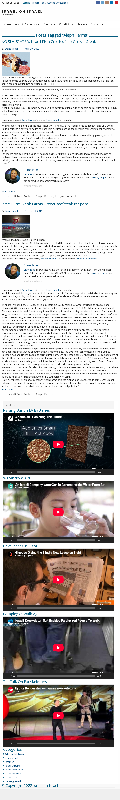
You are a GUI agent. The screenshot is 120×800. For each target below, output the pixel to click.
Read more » (8, 191)
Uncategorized (13, 781)
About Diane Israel (27, 24)
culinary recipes (99, 177)
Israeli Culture (12, 765)
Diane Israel (11, 48)
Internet (9, 761)
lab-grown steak (66, 196)
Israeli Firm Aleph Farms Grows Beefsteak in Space (45, 203)
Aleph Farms (44, 196)
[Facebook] (98, 2)
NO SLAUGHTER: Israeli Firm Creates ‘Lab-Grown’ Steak (49, 41)
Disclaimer (98, 24)
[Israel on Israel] (23, 12)
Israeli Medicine (13, 773)
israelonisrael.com (33, 185)
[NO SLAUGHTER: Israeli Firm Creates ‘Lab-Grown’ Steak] (60, 64)
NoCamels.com (49, 258)
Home (7, 24)
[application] (58, 444)
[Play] (7, 472)
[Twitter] (102, 2)
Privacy (82, 24)
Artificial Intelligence (86, 258)
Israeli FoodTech (19, 196)
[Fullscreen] (109, 472)
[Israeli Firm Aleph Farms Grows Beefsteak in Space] (60, 226)
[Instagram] (107, 2)
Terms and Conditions (59, 24)
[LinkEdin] (111, 2)
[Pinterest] (116, 2)
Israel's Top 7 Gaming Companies (50, 2)
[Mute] (104, 472)
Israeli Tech (11, 777)
